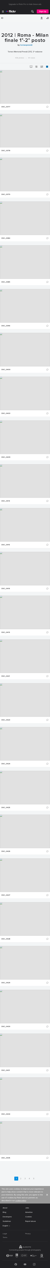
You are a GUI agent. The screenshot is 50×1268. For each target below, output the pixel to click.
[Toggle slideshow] (31, 66)
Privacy (28, 1234)
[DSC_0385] (25, 262)
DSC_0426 (5, 851)
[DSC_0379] (25, 174)
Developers (7, 1217)
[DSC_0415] (25, 525)
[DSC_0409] (25, 437)
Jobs (27, 1208)
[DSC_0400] (25, 349)
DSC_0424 (5, 764)
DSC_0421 (5, 676)
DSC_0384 (5, 238)
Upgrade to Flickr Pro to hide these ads (25, 4)
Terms (5, 1237)
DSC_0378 (5, 151)
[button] (41, 18)
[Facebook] (15, 1264)
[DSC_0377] (25, 87)
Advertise (29, 1212)
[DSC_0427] (25, 875)
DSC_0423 (5, 720)
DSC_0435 (5, 1158)
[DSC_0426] (25, 831)
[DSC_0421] (25, 656)
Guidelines (7, 1221)
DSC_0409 (5, 457)
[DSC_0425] (25, 787)
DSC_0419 (5, 632)
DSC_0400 (5, 370)
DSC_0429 (5, 983)
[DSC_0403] (25, 393)
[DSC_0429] (25, 963)
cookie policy (20, 1200)
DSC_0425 (5, 808)
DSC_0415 (5, 545)
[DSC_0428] (25, 919)
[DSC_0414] (25, 481)
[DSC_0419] (25, 612)
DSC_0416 (5, 589)
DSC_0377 (5, 107)
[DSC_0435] (25, 1138)
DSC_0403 (5, 413)
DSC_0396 (5, 326)
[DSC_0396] (25, 306)
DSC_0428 (5, 939)
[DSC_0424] (25, 744)
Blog (4, 1212)
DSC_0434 (5, 1114)
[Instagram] (34, 1264)
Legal (5, 1234)
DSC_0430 (5, 1026)
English (5, 1226)
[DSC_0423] (25, 700)
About (5, 1208)
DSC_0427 (5, 895)
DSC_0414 (5, 501)
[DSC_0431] (25, 1050)
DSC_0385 (5, 282)
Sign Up (42, 11)
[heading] (11, 11)
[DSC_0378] (25, 130)
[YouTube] (25, 1264)
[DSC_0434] (25, 1094)
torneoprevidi (26, 45)
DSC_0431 (5, 1070)
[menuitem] (32, 11)
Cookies (28, 1217)
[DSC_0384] (25, 218)
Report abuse (30, 1221)
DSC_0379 (5, 194)
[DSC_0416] (25, 568)
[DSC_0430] (25, 1006)
